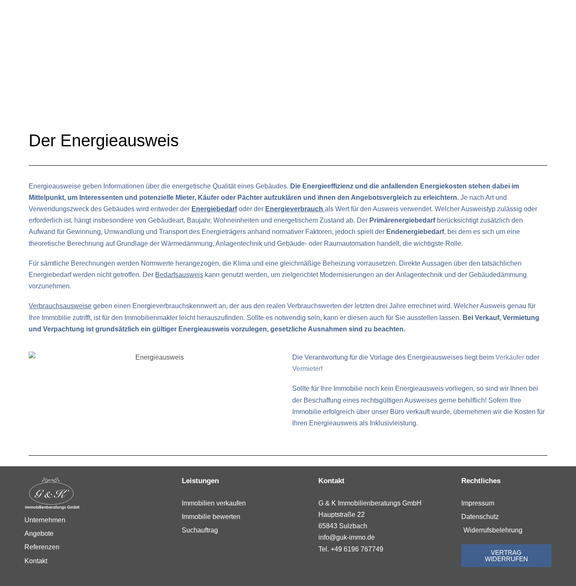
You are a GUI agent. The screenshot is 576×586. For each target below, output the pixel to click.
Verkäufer (509, 357)
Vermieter (306, 368)
